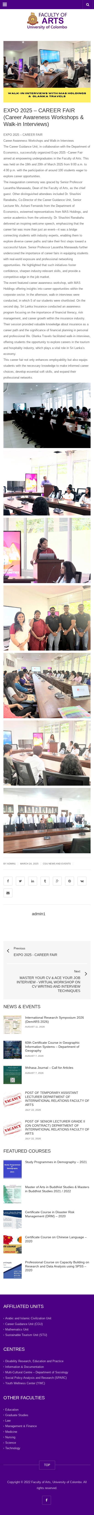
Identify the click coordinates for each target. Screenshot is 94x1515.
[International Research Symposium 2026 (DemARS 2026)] (12, 1025)
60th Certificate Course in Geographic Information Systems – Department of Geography (52, 1046)
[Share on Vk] (81, 881)
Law (7, 1420)
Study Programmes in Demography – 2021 (56, 1162)
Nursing (10, 1437)
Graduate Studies (16, 1415)
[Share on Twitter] (20, 881)
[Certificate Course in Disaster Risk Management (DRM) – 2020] (12, 1219)
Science (10, 1442)
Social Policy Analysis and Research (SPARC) (36, 1377)
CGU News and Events (57, 863)
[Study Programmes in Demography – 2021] (12, 1169)
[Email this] (8, 892)
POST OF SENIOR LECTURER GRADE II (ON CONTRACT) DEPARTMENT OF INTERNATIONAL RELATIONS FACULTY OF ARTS (57, 1127)
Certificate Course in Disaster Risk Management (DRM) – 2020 (49, 1214)
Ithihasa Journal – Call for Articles (49, 1067)
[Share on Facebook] (8, 881)
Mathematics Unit (17, 1329)
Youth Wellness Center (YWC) (25, 1383)
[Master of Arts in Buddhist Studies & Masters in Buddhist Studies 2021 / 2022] (12, 1194)
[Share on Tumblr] (45, 881)
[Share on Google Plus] (57, 881)
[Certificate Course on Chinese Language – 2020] (12, 1244)
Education (11, 1409)
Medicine (11, 1431)
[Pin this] (69, 881)
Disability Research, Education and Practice (34, 1361)
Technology (12, 1448)
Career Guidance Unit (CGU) (24, 1323)
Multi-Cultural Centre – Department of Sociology (36, 1372)
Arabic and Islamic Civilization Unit (28, 1318)
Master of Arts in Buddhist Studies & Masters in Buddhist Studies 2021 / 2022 (57, 1189)
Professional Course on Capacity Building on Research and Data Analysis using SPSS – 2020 (57, 1266)
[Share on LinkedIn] (32, 881)
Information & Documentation (24, 1366)
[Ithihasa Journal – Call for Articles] (12, 1075)
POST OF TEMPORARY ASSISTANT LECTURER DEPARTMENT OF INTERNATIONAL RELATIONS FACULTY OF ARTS (57, 1099)
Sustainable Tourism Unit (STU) (26, 1335)
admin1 (11, 863)
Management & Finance (21, 1426)
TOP (47, 1465)
